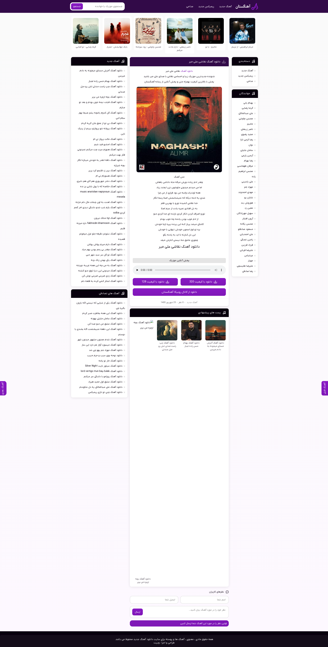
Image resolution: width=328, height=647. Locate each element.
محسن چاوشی (246, 118)
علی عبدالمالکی (245, 113)
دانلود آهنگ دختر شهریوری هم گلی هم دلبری (99, 181)
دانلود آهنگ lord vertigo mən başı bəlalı (101, 371)
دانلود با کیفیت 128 (153, 282)
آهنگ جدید (225, 6)
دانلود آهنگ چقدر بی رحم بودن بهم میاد (102, 249)
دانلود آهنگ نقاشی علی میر (204, 61)
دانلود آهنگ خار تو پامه (110, 360)
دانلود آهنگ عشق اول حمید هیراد (105, 381)
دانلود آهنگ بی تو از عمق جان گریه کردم (101, 123)
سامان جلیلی (246, 150)
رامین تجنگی (247, 239)
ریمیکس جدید (206, 6)
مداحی (189, 6)
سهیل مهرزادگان (245, 213)
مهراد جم (248, 187)
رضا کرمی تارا (246, 139)
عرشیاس (248, 255)
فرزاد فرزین (247, 245)
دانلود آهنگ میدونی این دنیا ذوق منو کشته (100, 270)
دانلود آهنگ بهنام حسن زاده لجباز (105, 81)
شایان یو (248, 197)
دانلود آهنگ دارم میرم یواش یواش (104, 244)
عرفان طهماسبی (245, 166)
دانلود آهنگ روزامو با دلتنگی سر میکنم (103, 376)
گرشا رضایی (247, 108)
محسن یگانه (246, 224)
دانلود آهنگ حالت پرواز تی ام (107, 139)
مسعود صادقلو (245, 229)
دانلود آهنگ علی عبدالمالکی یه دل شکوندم (100, 387)
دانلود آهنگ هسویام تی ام (109, 176)
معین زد (249, 208)
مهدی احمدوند (245, 192)
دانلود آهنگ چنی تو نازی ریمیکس (105, 392)
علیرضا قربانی (246, 250)
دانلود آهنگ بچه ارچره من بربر (107, 97)
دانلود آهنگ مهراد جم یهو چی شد (105, 350)
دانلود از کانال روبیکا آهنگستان (179, 292)
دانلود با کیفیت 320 (200, 282)
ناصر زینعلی (247, 129)
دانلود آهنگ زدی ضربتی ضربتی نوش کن (102, 276)
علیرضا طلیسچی (245, 266)
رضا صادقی (247, 271)
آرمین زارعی (247, 155)
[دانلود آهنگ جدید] (247, 6)
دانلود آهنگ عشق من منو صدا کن (105, 324)
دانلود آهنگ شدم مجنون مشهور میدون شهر (99, 339)
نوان (251, 145)
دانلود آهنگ (187, 71)
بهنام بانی (248, 103)
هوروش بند (247, 203)
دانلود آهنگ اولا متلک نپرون (108, 218)
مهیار (250, 260)
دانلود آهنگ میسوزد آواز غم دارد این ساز (102, 345)
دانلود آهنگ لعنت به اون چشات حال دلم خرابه (99, 202)
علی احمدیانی (246, 234)
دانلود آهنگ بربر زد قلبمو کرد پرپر (105, 170)
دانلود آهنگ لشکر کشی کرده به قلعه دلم (101, 281)
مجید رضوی (247, 134)
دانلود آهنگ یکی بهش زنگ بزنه (106, 260)
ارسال (137, 612)
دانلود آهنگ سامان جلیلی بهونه (106, 318)
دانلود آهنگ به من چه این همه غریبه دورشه (99, 265)
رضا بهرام (248, 160)
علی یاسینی (247, 181)
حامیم (250, 124)
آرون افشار (247, 218)
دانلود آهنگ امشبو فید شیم (108, 144)
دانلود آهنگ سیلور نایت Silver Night (103, 366)
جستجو (77, 6)
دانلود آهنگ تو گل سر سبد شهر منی (104, 255)
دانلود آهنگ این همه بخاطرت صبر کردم (102, 313)
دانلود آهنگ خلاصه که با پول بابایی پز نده (101, 186)
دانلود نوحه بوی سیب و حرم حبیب (104, 355)
